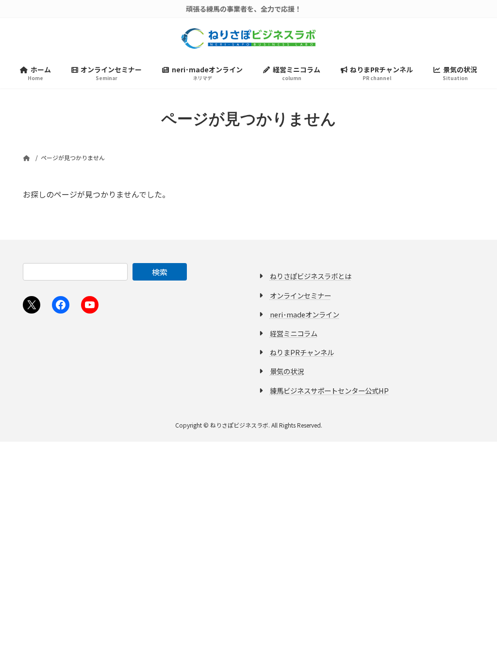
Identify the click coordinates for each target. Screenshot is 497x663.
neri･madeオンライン (304, 314)
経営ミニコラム (293, 333)
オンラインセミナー (300, 295)
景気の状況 (287, 371)
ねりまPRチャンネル (302, 352)
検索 (159, 272)
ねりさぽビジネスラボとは (310, 276)
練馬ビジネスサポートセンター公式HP (329, 390)
